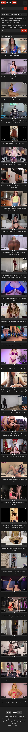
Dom (8, 2)
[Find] (25, 8)
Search (24, 31)
